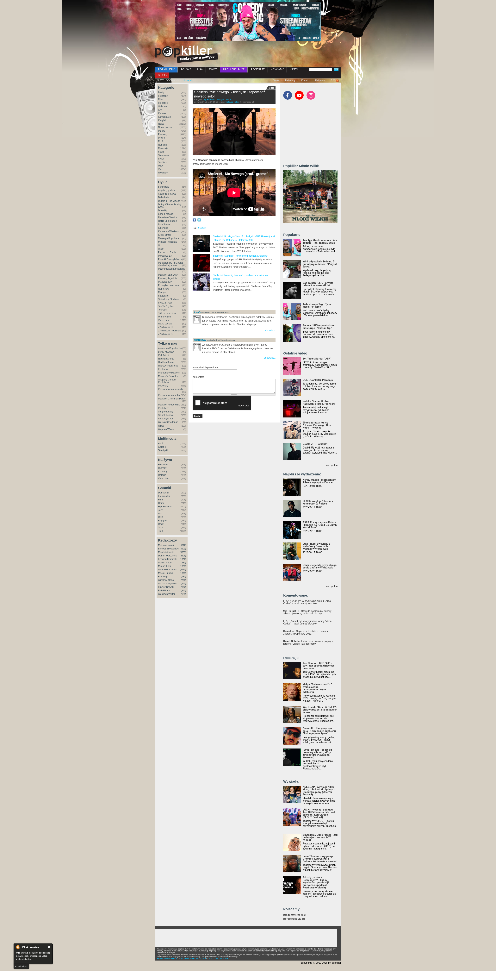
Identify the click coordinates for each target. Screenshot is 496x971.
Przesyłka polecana (168, 285)
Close (49, 947)
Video (161, 169)
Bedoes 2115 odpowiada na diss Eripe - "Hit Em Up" (319, 326)
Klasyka (162, 113)
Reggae (162, 520)
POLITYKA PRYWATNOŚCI (193, 958)
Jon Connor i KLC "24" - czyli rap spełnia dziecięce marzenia (318, 666)
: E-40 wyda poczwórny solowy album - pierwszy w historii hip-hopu (307, 612)
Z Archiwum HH (166, 327)
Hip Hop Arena (166, 358)
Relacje (162, 475)
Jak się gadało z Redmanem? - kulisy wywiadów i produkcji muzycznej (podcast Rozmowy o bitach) (316, 882)
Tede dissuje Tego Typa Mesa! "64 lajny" (317, 305)
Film (160, 99)
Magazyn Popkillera (168, 238)
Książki (162, 120)
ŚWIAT (213, 69)
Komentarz (199, 377)
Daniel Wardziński (167, 555)
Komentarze (164, 117)
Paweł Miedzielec (167, 569)
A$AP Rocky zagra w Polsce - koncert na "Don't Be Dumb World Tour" (320, 525)
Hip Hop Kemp (166, 362)
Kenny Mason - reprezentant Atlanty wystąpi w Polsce (319, 481)
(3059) (183, 552)
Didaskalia (163, 197)
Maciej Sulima (165, 573)
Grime (161, 503)
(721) (183, 583)
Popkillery (163, 408)
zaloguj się (187, 80)
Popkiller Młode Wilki (169, 404)
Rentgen (162, 292)
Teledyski (163, 450)
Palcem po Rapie (167, 252)
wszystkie (332, 465)
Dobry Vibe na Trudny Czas (169, 205)
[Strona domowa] (186, 54)
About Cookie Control (18, 947)
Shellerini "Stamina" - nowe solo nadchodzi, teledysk (240, 255)
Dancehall (163, 492)
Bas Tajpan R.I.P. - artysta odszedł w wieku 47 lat (318, 284)
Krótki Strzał (164, 235)
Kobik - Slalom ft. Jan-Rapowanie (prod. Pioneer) (319, 402)
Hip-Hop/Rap (165, 506)
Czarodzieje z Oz (167, 193)
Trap (160, 531)
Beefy (161, 92)
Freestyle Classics (167, 217)
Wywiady (163, 172)
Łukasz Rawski (166, 587)
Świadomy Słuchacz (168, 299)
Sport (161, 151)
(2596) (183, 555)
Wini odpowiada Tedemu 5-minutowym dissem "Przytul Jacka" (320, 264)
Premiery (163, 134)
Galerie (162, 447)
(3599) (183, 549)
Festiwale (163, 464)
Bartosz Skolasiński (168, 548)
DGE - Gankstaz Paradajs (318, 380)
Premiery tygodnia (167, 278)
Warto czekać (165, 323)
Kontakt (305, 80)
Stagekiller (163, 295)
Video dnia (164, 320)
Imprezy (162, 468)
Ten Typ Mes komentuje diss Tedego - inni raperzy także (320, 241)
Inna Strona (164, 224)
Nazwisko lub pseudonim (206, 367)
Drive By (162, 210)
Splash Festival (166, 415)
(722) (183, 580)
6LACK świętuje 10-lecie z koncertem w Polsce (318, 502)
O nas (276, 80)
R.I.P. (160, 141)
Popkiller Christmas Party (171, 398)
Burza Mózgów (166, 351)
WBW (161, 425)
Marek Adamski (166, 552)
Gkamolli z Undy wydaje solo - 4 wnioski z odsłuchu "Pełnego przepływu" (319, 731)
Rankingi (163, 144)
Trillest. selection (167, 313)
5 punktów (163, 186)
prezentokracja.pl (294, 914)
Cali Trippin (164, 355)
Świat (161, 158)
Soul (160, 527)
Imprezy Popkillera (168, 365)
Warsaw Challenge (168, 422)
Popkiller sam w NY (168, 274)
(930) (183, 576)
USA (200, 69)
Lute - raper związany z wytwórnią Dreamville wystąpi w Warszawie (316, 546)
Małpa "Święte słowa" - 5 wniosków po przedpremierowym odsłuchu (317, 688)
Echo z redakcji (166, 214)
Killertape (163, 228)
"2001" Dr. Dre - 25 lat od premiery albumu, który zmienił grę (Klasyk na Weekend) (317, 753)
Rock (161, 524)
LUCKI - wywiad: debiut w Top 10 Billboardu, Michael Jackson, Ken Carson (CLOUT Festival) (319, 813)
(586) (183, 594)
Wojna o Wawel (166, 429)
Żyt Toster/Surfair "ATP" (317, 358)
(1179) (183, 569)
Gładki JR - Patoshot (315, 443)
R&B (160, 517)
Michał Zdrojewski (167, 583)
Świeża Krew (165, 302)
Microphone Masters (169, 372)
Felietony (163, 96)
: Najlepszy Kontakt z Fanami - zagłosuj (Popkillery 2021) (306, 632)
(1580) (183, 562)
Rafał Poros (164, 590)
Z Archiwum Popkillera (170, 330)
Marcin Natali (165, 562)
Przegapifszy (165, 281)
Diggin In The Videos (169, 201)
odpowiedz (270, 330)
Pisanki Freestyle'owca (170, 259)
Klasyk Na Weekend (168, 231)
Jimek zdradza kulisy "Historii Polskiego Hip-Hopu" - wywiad (317, 425)
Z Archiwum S (165, 334)
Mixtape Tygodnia (167, 242)
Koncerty (162, 471)
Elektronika (164, 496)
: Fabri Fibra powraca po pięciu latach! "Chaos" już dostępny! (308, 642)
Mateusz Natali (166, 545)
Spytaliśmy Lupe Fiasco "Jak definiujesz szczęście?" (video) (320, 837)
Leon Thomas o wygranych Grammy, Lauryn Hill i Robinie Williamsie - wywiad (320, 859)
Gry (160, 110)
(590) (183, 590)
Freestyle (163, 103)
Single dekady (165, 411)
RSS (333, 80)
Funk (160, 499)
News (161, 123)
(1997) (183, 559)
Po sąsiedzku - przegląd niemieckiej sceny (170, 264)
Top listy (162, 162)
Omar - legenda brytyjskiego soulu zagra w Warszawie (320, 566)
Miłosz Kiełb (164, 566)
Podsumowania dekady (170, 389)
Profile (161, 137)
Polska (161, 130)
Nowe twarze (165, 127)
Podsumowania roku (169, 395)
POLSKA (186, 69)
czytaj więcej (21, 966)
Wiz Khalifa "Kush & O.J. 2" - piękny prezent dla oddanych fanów (320, 710)
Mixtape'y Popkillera (168, 376)
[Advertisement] (238, 301)
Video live (163, 478)
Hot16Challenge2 (167, 221)
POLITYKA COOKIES (218, 958)
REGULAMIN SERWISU (167, 958)
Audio (161, 443)
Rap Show (163, 288)
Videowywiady (165, 418)
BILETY (162, 75)
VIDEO (294, 69)
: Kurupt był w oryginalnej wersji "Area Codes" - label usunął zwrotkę (307, 602)
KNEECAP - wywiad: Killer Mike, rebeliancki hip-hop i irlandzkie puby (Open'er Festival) (319, 791)
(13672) (182, 545)
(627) (183, 587)
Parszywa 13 (165, 255)
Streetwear (164, 155)
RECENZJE (258, 69)
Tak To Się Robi (166, 306)
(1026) (183, 573)
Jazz (160, 510)
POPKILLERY (166, 69)
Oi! (159, 245)
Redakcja (163, 576)
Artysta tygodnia (166, 190)
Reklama (320, 80)
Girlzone (162, 106)
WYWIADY (277, 69)
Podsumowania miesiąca (171, 268)
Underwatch (164, 316)
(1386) (183, 566)
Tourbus (162, 309)
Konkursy (163, 369)
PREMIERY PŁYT (234, 69)
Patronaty (290, 80)
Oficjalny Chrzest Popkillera (167, 381)
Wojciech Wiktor (166, 594)
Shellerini (202, 228)
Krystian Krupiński (167, 559)
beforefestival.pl (294, 919)
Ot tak (161, 248)
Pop (160, 513)
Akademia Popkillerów (170, 348)
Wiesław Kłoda (166, 580)
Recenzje (163, 148)
